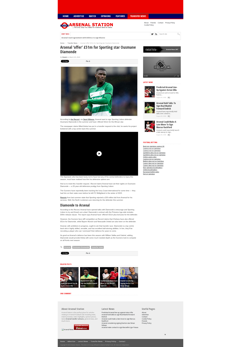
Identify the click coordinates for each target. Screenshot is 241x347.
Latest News (148, 82)
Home (66, 16)
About (146, 23)
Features (120, 16)
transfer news (97, 247)
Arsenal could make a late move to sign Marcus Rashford (109, 283)
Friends (153, 23)
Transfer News (138, 16)
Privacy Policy (170, 23)
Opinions (106, 16)
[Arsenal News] (68, 329)
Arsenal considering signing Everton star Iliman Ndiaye (127, 283)
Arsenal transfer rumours (75, 319)
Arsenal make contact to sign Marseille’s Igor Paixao (120, 327)
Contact (160, 23)
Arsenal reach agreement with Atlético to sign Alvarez (83, 38)
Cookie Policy (149, 25)
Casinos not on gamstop (152, 148)
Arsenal (67, 247)
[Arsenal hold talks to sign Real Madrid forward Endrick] (150, 113)
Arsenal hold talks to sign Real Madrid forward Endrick (89, 283)
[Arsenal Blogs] (81, 329)
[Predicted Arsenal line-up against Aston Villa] (150, 97)
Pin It (88, 61)
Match (92, 16)
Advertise (79, 16)
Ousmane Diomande (81, 247)
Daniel (64, 57)
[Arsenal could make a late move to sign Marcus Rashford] (150, 131)
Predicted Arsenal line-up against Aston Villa (166, 88)
